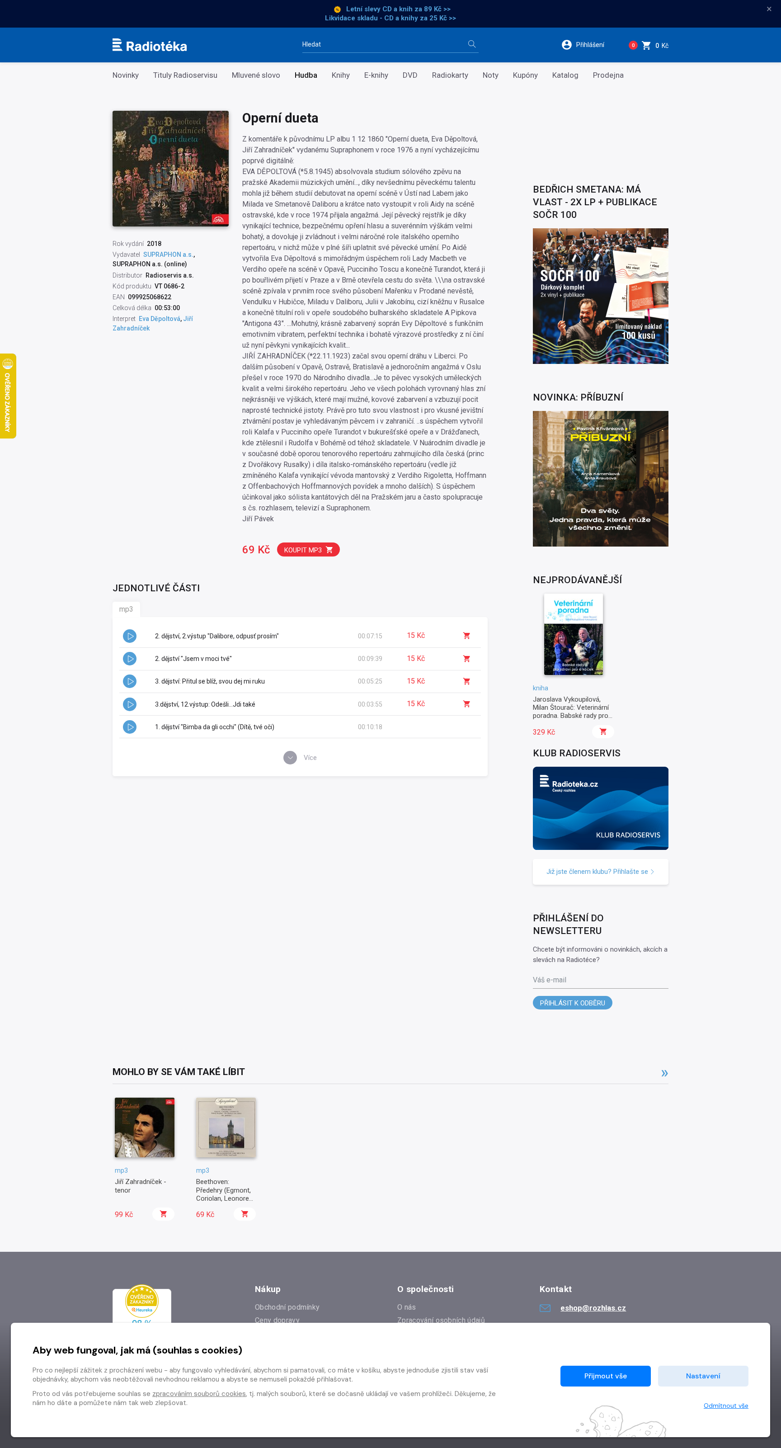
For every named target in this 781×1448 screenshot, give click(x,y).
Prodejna (608, 75)
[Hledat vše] (472, 45)
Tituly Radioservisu (185, 75)
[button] (588, 45)
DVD (410, 75)
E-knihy (376, 75)
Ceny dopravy (277, 1320)
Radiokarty (450, 75)
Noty (491, 75)
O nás (406, 1307)
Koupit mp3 (303, 550)
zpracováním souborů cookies (199, 1393)
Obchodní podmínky (287, 1307)
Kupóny (525, 75)
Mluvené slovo (256, 75)
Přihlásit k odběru (572, 1003)
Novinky (126, 75)
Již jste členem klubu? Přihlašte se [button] (598, 872)
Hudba (306, 75)
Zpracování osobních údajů (441, 1320)
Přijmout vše (605, 1376)
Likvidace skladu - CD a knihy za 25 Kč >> (390, 18)
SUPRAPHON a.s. (168, 254)
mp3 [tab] (126, 609)
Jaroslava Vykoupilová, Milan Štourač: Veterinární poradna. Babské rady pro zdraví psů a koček (571, 711)
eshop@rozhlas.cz (593, 1307)
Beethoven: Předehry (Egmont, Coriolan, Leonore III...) (223, 1194)
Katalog (565, 75)
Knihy (341, 75)
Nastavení (703, 1376)
